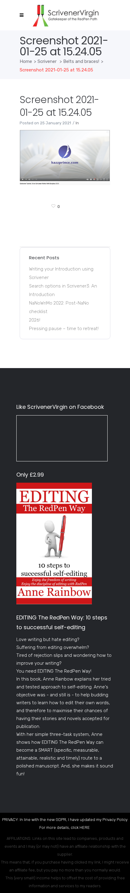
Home (26, 61)
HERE (85, 827)
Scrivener (47, 61)
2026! (34, 320)
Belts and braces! (81, 61)
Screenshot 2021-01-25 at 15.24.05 (59, 106)
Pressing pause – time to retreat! (64, 328)
